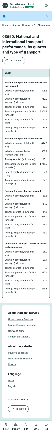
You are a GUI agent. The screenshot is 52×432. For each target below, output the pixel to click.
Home (5, 25)
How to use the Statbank (20, 319)
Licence (12, 364)
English (12, 386)
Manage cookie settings (20, 358)
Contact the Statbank (19, 336)
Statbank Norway (21, 25)
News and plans (16, 331)
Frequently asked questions (22, 325)
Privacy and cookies (18, 352)
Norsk (11, 380)
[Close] (47, 16)
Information (16, 60)
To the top (21, 408)
